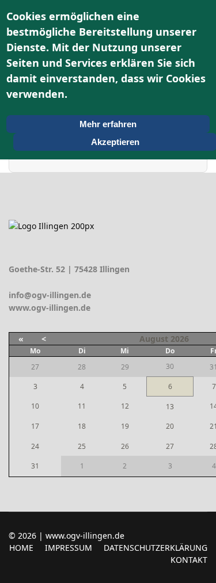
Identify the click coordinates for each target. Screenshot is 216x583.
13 (170, 406)
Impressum (68, 547)
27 (170, 446)
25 (82, 446)
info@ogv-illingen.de (50, 294)
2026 (179, 338)
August (153, 338)
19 (125, 426)
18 (82, 426)
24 (35, 446)
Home (21, 547)
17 (35, 426)
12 (125, 406)
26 (125, 446)
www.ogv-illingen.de (49, 307)
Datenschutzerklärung (155, 547)
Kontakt (188, 559)
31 (35, 466)
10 (35, 406)
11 (82, 406)
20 (170, 426)
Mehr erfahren (108, 124)
